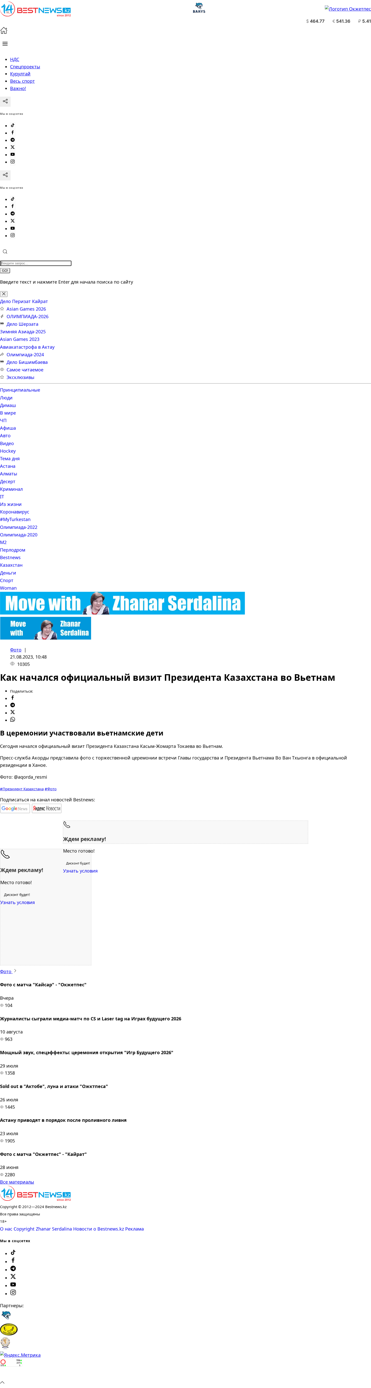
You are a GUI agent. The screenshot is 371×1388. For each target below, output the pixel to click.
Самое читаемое (25, 370)
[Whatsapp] (12, 720)
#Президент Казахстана (22, 788)
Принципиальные (20, 390)
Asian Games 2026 (26, 309)
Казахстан (11, 565)
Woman (8, 588)
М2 (3, 542)
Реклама (134, 1229)
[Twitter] (12, 147)
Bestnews (10, 557)
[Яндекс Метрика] (20, 1355)
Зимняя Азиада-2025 (23, 332)
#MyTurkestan (15, 519)
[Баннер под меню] (122, 613)
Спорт (6, 580)
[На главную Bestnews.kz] (35, 1199)
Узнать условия (80, 871)
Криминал (11, 489)
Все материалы (17, 1182)
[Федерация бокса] (5, 1348)
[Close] (4, 294)
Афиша (8, 428)
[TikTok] (12, 125)
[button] (5, 43)
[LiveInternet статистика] (11, 1375)
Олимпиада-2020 (18, 535)
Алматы (8, 474)
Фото (15, 650)
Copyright (24, 1229)
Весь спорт (22, 81)
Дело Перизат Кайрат (24, 301)
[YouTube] (12, 154)
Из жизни (11, 504)
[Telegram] (12, 140)
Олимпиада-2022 (18, 527)
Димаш (8, 405)
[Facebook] (12, 133)
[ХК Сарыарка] (9, 1334)
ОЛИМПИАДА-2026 (27, 316)
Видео (7, 443)
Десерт (7, 481)
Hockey (8, 451)
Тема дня (10, 458)
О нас (6, 1229)
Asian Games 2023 (19, 339)
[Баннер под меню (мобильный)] (45, 638)
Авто (5, 435)
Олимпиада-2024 (25, 354)
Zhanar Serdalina (54, 1229)
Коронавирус (14, 512)
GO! (5, 271)
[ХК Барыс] (6, 1320)
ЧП (3, 420)
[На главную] (4, 32)
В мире (8, 413)
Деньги (8, 573)
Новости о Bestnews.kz (98, 1229)
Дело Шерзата (22, 324)
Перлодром (12, 550)
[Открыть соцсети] (5, 102)
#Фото (51, 788)
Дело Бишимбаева (27, 362)
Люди (6, 398)
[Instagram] (12, 162)
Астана (7, 466)
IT (2, 497)
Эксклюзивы (20, 377)
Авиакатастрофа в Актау (27, 347)
